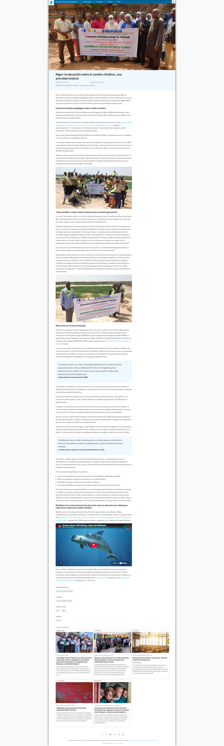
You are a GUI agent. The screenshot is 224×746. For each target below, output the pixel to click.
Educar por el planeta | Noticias (64, 601)
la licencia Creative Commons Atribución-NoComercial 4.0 (143, 740)
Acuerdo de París (103, 577)
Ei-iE (51, 2)
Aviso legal (104, 743)
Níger (63, 610)
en (165, 2)
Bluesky (119, 734)
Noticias (59, 620)
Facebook (102, 734)
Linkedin (123, 734)
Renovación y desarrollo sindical (64, 591)
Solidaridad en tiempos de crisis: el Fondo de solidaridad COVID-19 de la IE (74, 701)
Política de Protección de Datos (115, 743)
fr (168, 2)
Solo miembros (173, 1)
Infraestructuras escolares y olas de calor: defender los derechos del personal (150, 652)
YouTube (110, 734)
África (58, 610)
